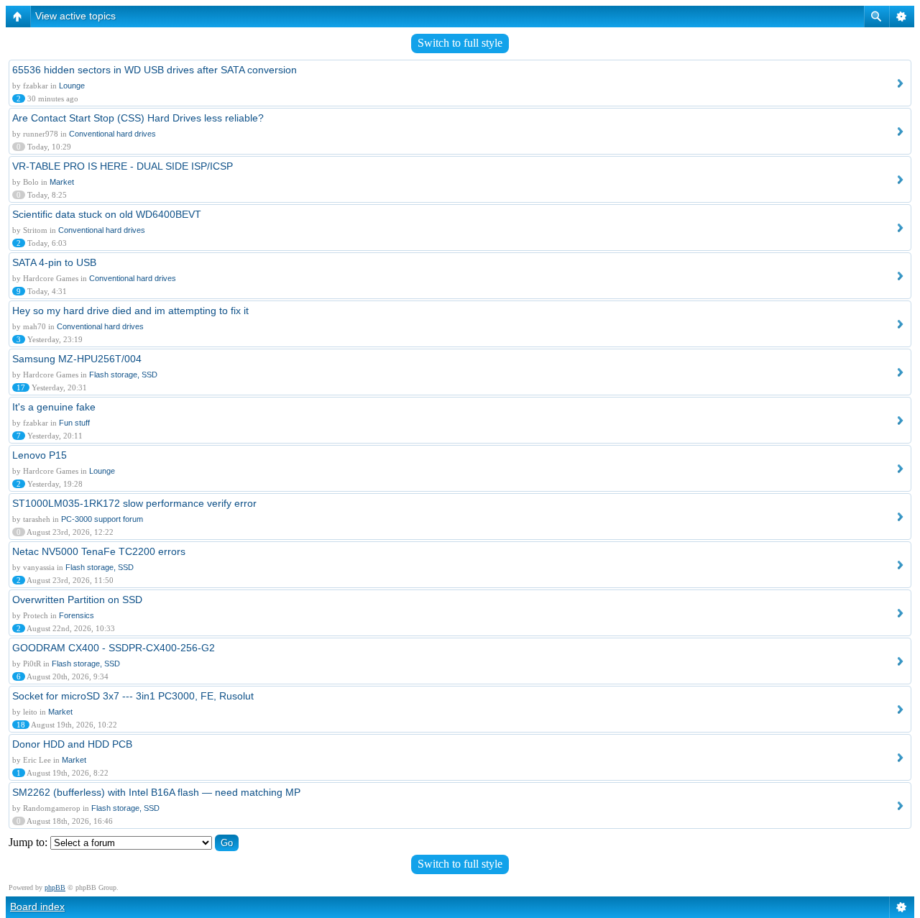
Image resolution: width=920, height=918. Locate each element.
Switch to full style (460, 43)
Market (62, 182)
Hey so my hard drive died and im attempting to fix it (130, 310)
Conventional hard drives (112, 133)
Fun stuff (74, 422)
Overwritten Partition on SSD (77, 599)
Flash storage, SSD (123, 374)
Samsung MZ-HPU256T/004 (77, 358)
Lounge (72, 85)
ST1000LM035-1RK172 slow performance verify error (134, 503)
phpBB (55, 887)
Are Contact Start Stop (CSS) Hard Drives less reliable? (138, 118)
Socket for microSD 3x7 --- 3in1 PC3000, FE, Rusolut (133, 696)
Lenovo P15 (39, 455)
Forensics (76, 615)
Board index (37, 906)
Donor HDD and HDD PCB (72, 744)
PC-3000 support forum (102, 519)
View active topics (75, 16)
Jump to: (28, 842)
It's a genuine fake (54, 407)
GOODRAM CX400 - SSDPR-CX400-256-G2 (113, 647)
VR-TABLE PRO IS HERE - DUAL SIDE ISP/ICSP (122, 166)
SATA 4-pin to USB (54, 262)
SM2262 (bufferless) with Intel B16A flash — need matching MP (156, 792)
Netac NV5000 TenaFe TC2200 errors (98, 551)
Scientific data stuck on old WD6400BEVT (106, 214)
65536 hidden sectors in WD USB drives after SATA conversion (154, 69)
